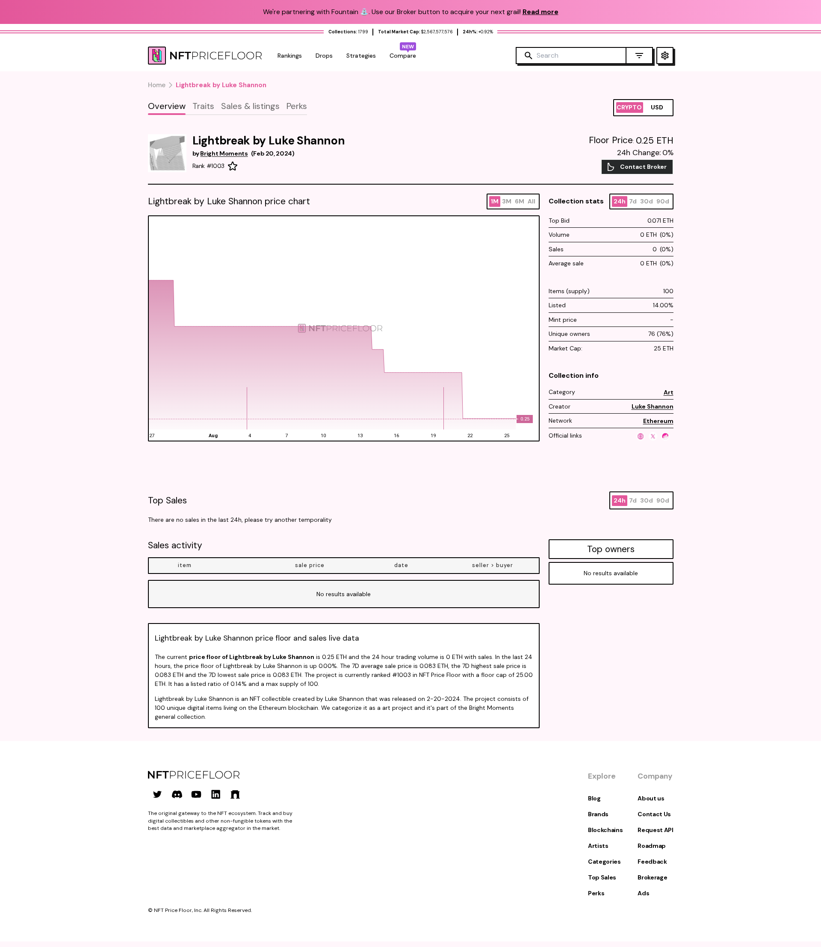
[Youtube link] (196, 794)
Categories (604, 861)
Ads (643, 893)
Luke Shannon (652, 406)
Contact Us (654, 814)
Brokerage (652, 877)
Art (668, 392)
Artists (598, 846)
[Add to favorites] (232, 166)
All (531, 201)
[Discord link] (177, 794)
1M (495, 201)
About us (651, 798)
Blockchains (605, 830)
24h (620, 201)
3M (506, 201)
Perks (596, 893)
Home (156, 85)
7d (633, 201)
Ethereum (658, 421)
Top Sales (602, 877)
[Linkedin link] (216, 794)
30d (646, 201)
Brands (598, 814)
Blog (594, 798)
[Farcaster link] (235, 794)
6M (519, 201)
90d (662, 201)
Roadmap (652, 846)
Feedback (652, 861)
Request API (655, 830)
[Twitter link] (157, 794)
